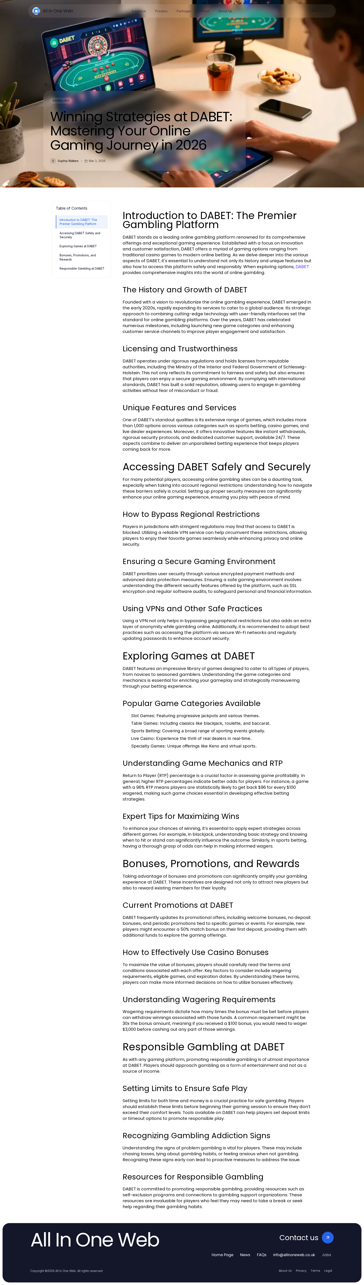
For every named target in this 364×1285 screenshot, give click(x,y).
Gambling (61, 100)
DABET (302, 266)
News (245, 1254)
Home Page (222, 1254)
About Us (285, 1271)
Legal (328, 1271)
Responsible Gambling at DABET (82, 268)
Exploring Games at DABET (78, 246)
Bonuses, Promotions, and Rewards (78, 257)
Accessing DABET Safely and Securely (80, 235)
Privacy (301, 1271)
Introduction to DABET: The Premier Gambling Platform (78, 222)
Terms (315, 1271)
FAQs (261, 1254)
